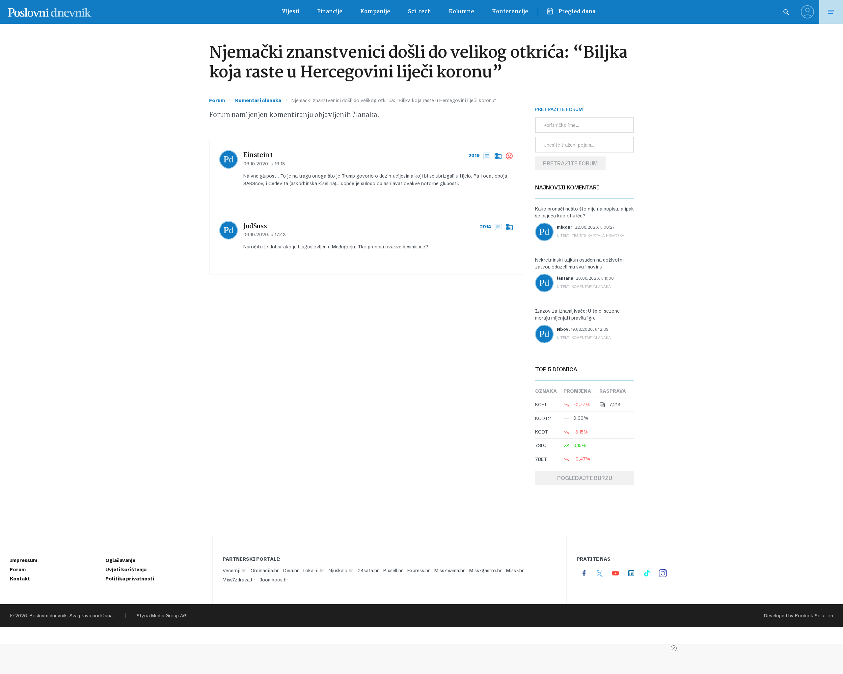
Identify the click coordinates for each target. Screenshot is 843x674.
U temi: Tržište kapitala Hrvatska (590, 235)
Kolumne (461, 11)
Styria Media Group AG (161, 616)
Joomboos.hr (274, 580)
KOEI (540, 404)
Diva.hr (291, 571)
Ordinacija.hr (265, 571)
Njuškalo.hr (341, 571)
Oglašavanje (120, 560)
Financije (329, 11)
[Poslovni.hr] (50, 12)
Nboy (563, 329)
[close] (674, 648)
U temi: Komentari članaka (584, 286)
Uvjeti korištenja (126, 570)
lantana (565, 278)
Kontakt (20, 579)
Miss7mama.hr (449, 571)
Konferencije (510, 11)
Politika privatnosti (129, 579)
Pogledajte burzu (584, 478)
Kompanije (375, 11)
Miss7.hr (515, 571)
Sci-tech (419, 11)
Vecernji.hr (234, 571)
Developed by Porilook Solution (798, 616)
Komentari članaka (258, 100)
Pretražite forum (570, 163)
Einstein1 (258, 155)
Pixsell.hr (393, 571)
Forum (217, 100)
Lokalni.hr (313, 571)
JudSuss (255, 226)
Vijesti (290, 11)
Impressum (23, 560)
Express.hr (418, 571)
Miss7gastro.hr (485, 571)
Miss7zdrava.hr (239, 580)
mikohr (564, 227)
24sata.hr (368, 571)
